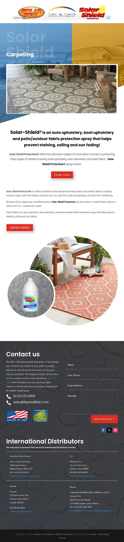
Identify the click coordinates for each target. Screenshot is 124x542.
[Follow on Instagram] (115, 430)
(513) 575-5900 (24, 396)
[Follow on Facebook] (103, 430)
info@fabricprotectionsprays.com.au (25, 476)
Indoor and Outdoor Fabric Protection (53, 534)
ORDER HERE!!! (20, 228)
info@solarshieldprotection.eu (82, 476)
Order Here (62, 175)
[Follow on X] (109, 430)
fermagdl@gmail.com (79, 510)
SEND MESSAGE (103, 419)
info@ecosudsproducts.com (21, 511)
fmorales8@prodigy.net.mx (101, 510)
